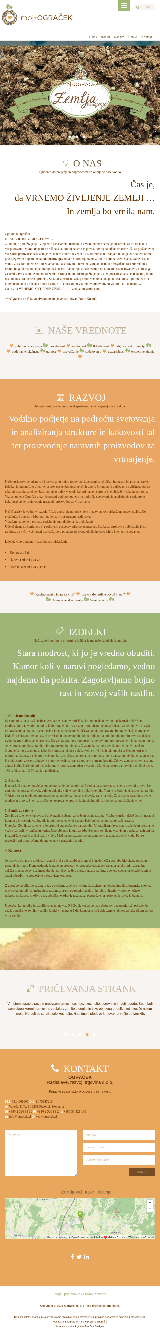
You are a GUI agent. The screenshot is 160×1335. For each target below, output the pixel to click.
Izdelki (105, 37)
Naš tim (119, 37)
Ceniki (132, 37)
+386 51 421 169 (74, 1111)
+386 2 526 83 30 (20, 1111)
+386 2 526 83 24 (48, 1111)
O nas (93, 37)
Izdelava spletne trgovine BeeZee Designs (80, 1326)
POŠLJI (142, 1171)
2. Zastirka (12, 780)
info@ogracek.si (19, 1116)
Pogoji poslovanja (67, 1294)
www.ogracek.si (46, 1116)
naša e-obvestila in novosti (90, 1091)
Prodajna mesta (94, 1294)
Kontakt (146, 37)
